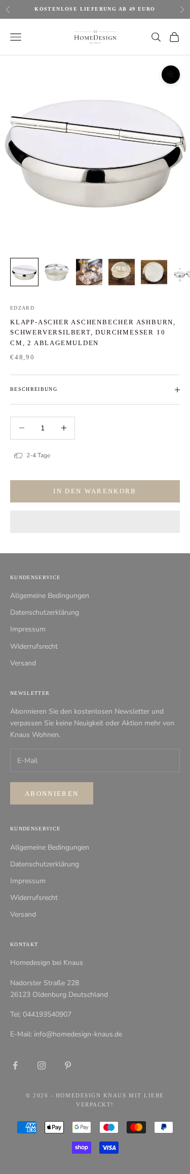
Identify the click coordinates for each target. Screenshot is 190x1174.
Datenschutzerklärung (44, 612)
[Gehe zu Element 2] (57, 272)
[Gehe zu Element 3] (89, 272)
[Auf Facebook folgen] (15, 1065)
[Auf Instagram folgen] (41, 1065)
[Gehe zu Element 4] (121, 272)
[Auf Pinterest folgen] (68, 1065)
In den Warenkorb (94, 491)
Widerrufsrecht (34, 646)
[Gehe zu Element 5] (154, 272)
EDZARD (22, 308)
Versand (23, 663)
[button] (95, 522)
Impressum (28, 629)
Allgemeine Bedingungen (49, 595)
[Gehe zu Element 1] (24, 272)
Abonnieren (52, 793)
